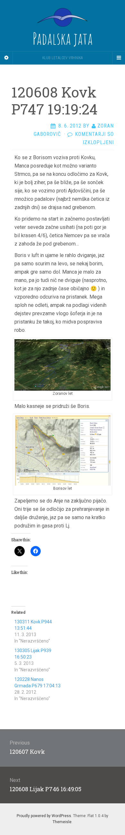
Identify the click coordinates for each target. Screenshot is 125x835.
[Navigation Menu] (118, 57)
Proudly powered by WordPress (44, 816)
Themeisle (62, 822)
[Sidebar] (6, 57)
